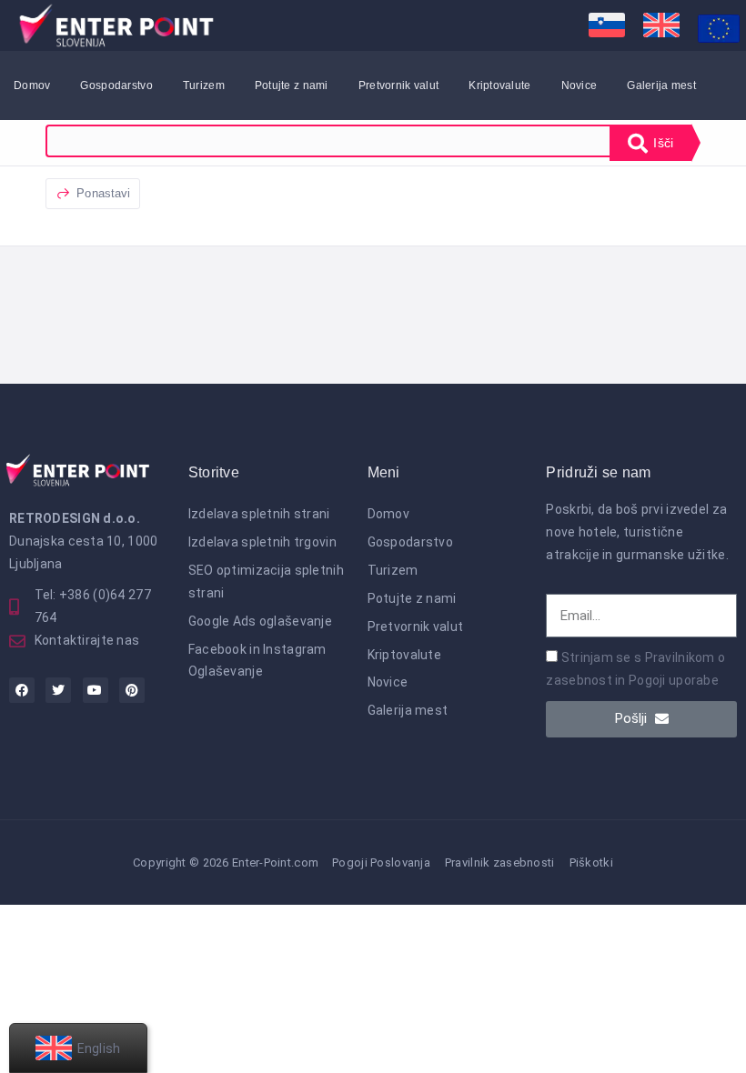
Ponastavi (101, 193)
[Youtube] (95, 690)
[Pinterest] (132, 690)
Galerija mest (661, 85)
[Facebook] (22, 690)
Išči (661, 142)
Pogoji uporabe (674, 680)
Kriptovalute (499, 85)
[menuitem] (607, 25)
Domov (32, 85)
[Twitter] (58, 690)
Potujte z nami (291, 85)
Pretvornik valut (398, 85)
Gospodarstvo (116, 85)
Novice (579, 85)
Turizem (204, 85)
